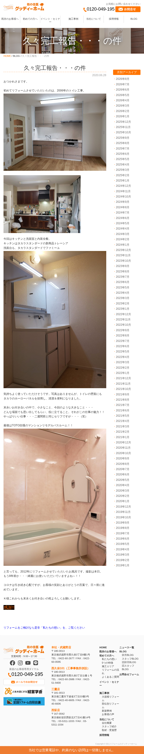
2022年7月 (122, 340)
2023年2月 (122, 303)
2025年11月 (123, 127)
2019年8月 (122, 527)
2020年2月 (122, 495)
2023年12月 (123, 250)
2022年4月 (122, 356)
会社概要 (107, 722)
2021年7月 (122, 404)
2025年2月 (122, 175)
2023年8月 (122, 271)
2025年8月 (122, 143)
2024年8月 (122, 207)
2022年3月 (122, 362)
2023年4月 (122, 292)
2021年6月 (122, 410)
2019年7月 (122, 533)
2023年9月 (122, 266)
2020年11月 (123, 447)
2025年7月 (122, 148)
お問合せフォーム (129, 674)
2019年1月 (122, 565)
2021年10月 (123, 388)
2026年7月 (122, 84)
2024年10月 (123, 196)
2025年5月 (122, 159)
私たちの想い (109, 659)
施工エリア (108, 666)
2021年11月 (123, 383)
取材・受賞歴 (109, 730)
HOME (7, 56)
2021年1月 (122, 437)
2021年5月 (122, 415)
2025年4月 (122, 164)
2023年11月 (123, 255)
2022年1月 (122, 372)
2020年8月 (122, 463)
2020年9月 (122, 458)
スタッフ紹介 (109, 726)
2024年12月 (123, 185)
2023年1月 (122, 308)
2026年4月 (122, 100)
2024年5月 (122, 223)
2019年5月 (122, 543)
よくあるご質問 (110, 676)
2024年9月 (122, 201)
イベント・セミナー (50, 20)
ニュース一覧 (126, 647)
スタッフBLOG (130, 658)
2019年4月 (122, 549)
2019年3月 (122, 554)
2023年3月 (122, 298)
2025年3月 (122, 169)
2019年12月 (123, 506)
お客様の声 (108, 714)
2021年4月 (122, 420)
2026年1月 (122, 116)
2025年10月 (123, 132)
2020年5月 (122, 479)
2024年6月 (122, 218)
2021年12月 (123, 378)
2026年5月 (122, 95)
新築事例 (107, 710)
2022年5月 (122, 351)
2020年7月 (122, 469)
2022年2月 (122, 367)
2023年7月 (122, 276)
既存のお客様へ (10, 18)
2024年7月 (122, 212)
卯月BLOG (128, 655)
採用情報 (114, 18)
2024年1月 (122, 244)
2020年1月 (122, 501)
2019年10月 (123, 517)
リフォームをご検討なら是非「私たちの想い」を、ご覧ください (44, 627)
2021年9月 (122, 394)
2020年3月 (122, 490)
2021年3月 (122, 426)
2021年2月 (122, 431)
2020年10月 (123, 453)
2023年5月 (122, 287)
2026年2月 (122, 111)
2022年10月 (123, 324)
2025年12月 (123, 121)
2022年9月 (122, 330)
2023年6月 (122, 282)
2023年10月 (123, 260)
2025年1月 (122, 180)
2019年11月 (123, 511)
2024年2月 (122, 239)
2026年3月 (122, 105)
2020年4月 (122, 485)
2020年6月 (122, 474)
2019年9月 (122, 522)
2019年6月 (122, 538)
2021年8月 (122, 399)
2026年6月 (122, 89)
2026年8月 (122, 78)
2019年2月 (122, 560)
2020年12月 (123, 442)
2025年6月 (122, 153)
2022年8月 (122, 335)
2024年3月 (122, 234)
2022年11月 (123, 319)
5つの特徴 (107, 662)
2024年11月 (123, 191)
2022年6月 (122, 346)
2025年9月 (122, 137)
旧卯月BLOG (129, 662)
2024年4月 (122, 228)
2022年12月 (123, 314)
